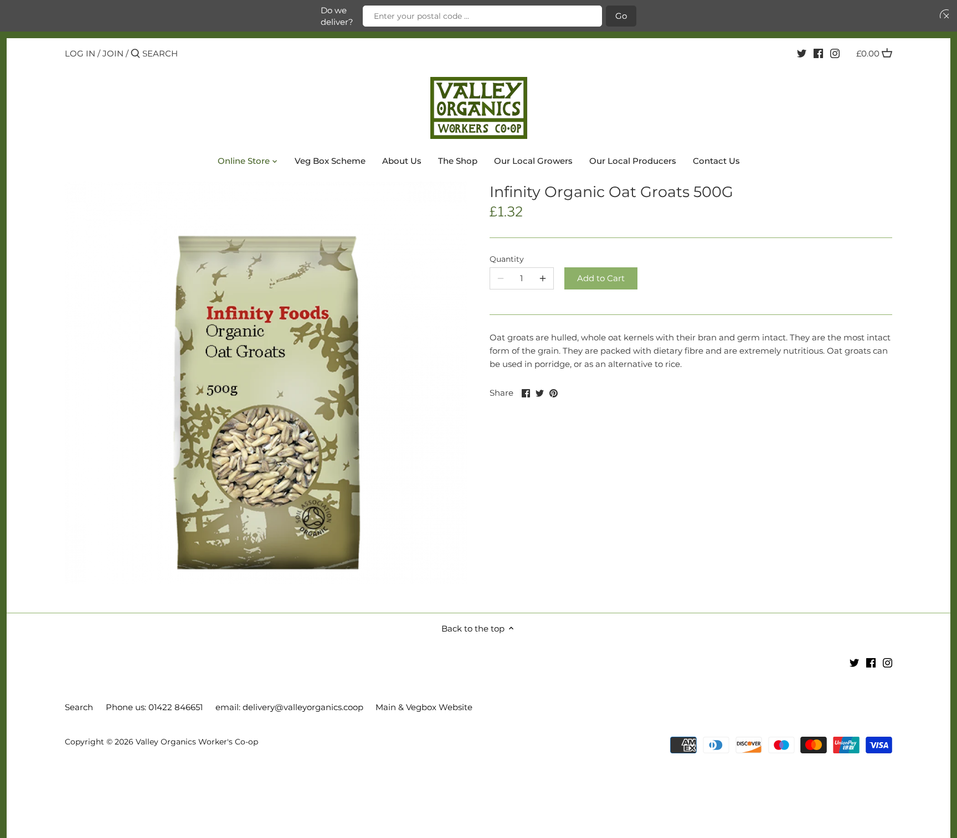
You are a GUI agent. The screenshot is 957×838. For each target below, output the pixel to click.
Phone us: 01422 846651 (154, 707)
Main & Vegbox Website (423, 707)
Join (113, 53)
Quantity (507, 259)
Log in (80, 53)
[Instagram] (835, 53)
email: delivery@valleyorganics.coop (289, 707)
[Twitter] (801, 53)
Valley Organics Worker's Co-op (197, 741)
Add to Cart (601, 278)
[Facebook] (818, 53)
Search (79, 707)
